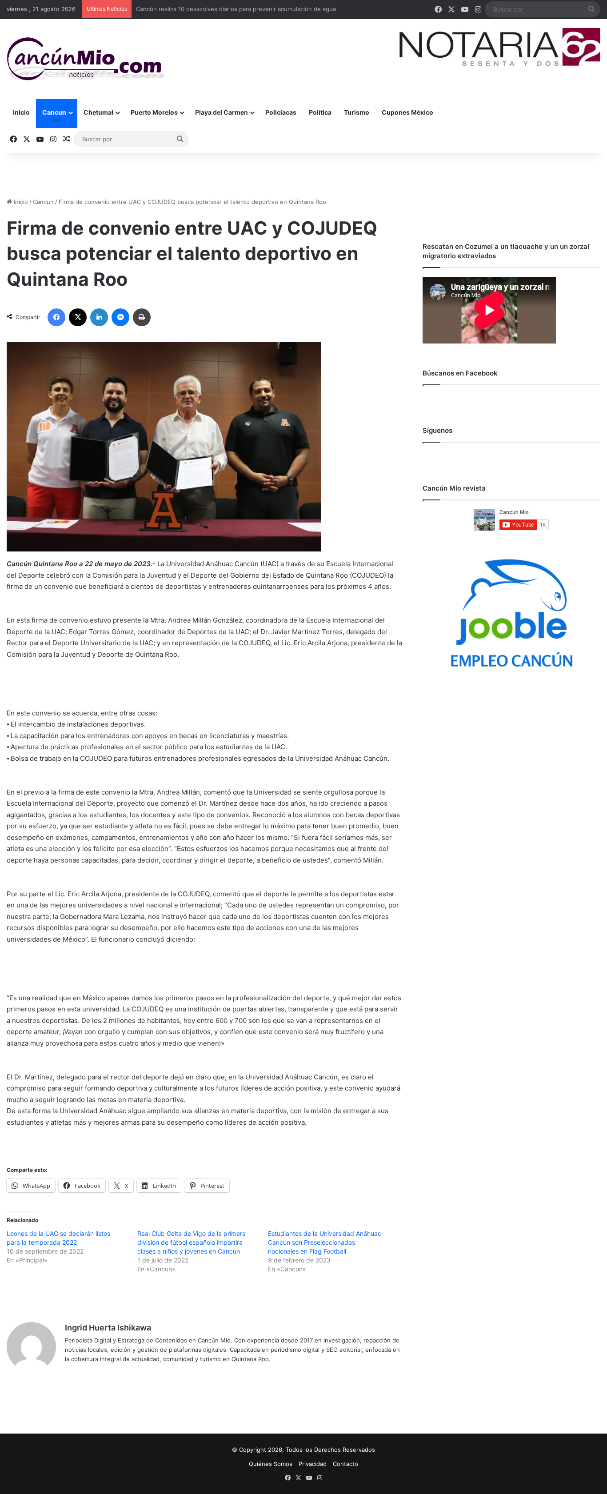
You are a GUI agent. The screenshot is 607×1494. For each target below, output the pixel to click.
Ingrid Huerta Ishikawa (108, 1327)
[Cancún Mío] (85, 59)
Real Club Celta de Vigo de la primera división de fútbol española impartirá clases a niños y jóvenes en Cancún (191, 1242)
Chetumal (98, 112)
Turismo (356, 112)
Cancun (54, 112)
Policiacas (280, 112)
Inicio (21, 112)
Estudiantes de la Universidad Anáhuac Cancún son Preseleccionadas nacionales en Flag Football (324, 1242)
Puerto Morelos (154, 112)
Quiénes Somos (270, 1463)
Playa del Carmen (221, 112)
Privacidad (313, 1463)
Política (320, 112)
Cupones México (407, 112)
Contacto (345, 1463)
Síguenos (437, 430)
